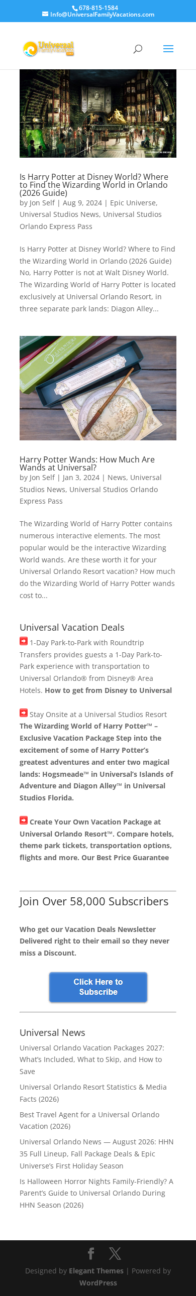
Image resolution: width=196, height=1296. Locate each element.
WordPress (98, 1282)
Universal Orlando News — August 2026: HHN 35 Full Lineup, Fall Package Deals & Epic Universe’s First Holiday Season (97, 1153)
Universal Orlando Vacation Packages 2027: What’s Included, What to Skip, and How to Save (92, 1060)
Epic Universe (133, 202)
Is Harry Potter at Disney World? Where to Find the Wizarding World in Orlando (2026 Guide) (94, 184)
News (117, 477)
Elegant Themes (96, 1270)
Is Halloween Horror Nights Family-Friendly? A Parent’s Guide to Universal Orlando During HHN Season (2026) (96, 1193)
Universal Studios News (59, 214)
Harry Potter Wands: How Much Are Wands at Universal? (87, 463)
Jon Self (42, 202)
